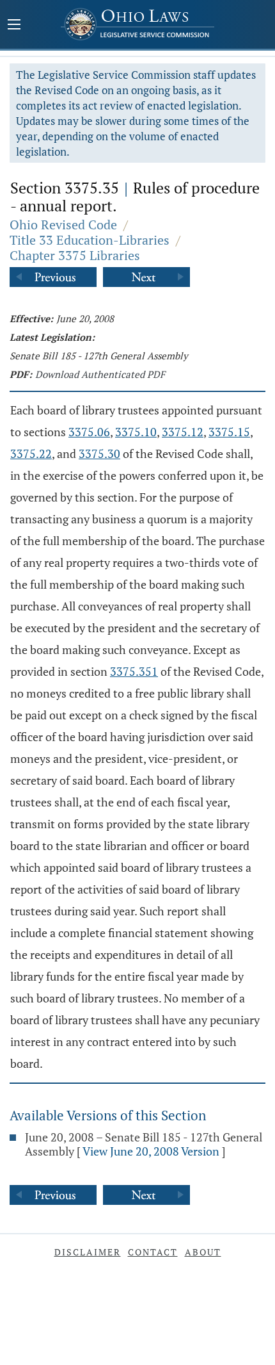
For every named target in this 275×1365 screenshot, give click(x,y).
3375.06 (89, 431)
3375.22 (31, 453)
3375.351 (134, 671)
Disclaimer (87, 1252)
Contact (153, 1252)
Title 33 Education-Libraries (89, 240)
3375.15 (229, 431)
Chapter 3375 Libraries (75, 255)
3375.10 (136, 431)
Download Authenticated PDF (100, 374)
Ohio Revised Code (63, 224)
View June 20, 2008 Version (150, 1151)
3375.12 (182, 431)
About (203, 1252)
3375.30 (99, 453)
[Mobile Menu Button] (14, 25)
